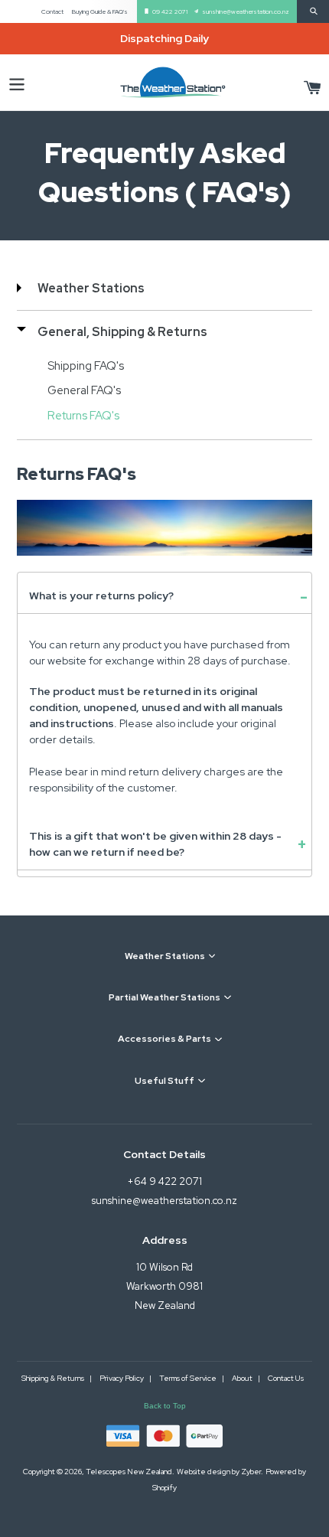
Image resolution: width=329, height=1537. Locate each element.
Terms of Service (188, 1378)
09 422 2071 (169, 11)
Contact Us (286, 1378)
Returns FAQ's (83, 415)
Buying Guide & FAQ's (100, 11)
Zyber (251, 1472)
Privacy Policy (122, 1378)
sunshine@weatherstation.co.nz (245, 11)
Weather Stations (91, 288)
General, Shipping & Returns (122, 332)
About (243, 1378)
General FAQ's (84, 390)
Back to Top (165, 1406)
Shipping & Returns (53, 1378)
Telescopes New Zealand (129, 1472)
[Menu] (17, 82)
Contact (52, 11)
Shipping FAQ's (85, 366)
